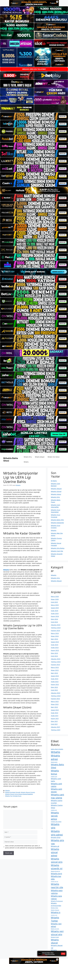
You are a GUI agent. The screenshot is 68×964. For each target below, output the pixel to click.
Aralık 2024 (55, 613)
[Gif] (34, 190)
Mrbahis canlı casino (56, 785)
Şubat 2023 (55, 676)
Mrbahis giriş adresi (57, 833)
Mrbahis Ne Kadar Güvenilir (12, 792)
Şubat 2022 (55, 710)
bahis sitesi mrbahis (57, 749)
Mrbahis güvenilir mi (56, 867)
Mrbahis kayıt (56, 874)
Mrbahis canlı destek (56, 790)
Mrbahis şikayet (55, 941)
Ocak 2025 (54, 611)
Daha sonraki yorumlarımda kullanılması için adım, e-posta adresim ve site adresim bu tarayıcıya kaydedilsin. (24, 847)
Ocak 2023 (54, 679)
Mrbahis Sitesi (54, 907)
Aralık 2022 (54, 682)
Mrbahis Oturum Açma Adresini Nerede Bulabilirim (19, 794)
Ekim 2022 (54, 687)
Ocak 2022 (54, 713)
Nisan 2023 (55, 670)
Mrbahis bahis (54, 762)
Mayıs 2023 (55, 667)
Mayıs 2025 (55, 605)
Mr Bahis (54, 481)
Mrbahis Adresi (56, 494)
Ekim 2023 (54, 653)
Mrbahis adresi (55, 757)
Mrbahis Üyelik (55, 937)
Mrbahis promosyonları (56, 904)
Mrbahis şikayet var (57, 947)
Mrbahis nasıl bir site (57, 886)
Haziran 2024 (55, 630)
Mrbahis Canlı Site (57, 551)
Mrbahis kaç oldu (56, 877)
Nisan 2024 (55, 636)
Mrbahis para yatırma (56, 891)
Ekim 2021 (54, 721)
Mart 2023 (54, 673)
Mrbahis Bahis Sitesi (57, 766)
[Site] (34, 116)
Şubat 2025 (55, 608)
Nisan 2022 (55, 704)
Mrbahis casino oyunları (56, 802)
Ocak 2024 (54, 645)
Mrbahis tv (55, 912)
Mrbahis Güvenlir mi (55, 871)
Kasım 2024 (55, 616)
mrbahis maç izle (54, 881)
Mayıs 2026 (55, 596)
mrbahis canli (54, 776)
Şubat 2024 (55, 642)
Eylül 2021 (54, 724)
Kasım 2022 (55, 684)
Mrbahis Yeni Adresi (53, 457)
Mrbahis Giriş (28, 457)
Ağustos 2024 (55, 625)
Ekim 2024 (54, 619)
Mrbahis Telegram (55, 910)
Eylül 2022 (54, 690)
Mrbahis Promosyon (57, 901)
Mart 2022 (54, 707)
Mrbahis (26, 462)
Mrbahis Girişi (55, 837)
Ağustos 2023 (55, 659)
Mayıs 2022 (55, 701)
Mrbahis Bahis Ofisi (57, 520)
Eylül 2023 (54, 656)
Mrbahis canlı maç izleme (57, 796)
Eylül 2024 (54, 622)
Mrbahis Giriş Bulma (57, 548)
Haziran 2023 (55, 664)
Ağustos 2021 (55, 727)
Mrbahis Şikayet (39, 457)
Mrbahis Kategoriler (57, 523)
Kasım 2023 (55, 650)
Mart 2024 (54, 639)
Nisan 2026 (55, 599)
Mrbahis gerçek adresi (55, 815)
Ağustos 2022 (55, 693)
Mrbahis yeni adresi (56, 925)
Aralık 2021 (54, 716)
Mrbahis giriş (55, 826)
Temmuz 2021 (55, 730)
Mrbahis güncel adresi (55, 852)
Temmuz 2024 (56, 628)
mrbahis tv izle (54, 915)
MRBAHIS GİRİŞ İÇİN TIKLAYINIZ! (34, 69)
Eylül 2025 (54, 602)
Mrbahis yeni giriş (55, 928)
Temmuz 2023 (56, 662)
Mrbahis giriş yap (57, 842)
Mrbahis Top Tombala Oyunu (13, 796)
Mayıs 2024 (55, 633)
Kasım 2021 (55, 718)
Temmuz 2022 (55, 696)
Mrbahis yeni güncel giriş (57, 933)
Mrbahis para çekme (56, 897)
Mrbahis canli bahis (56, 780)
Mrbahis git (55, 846)
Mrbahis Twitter (55, 919)
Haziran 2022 (55, 699)
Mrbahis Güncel (56, 491)
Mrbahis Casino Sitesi (57, 806)
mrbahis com (54, 810)
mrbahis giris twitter (56, 821)
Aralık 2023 (55, 647)
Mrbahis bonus (55, 772)
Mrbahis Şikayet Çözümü (28, 792)
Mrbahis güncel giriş (56, 860)
